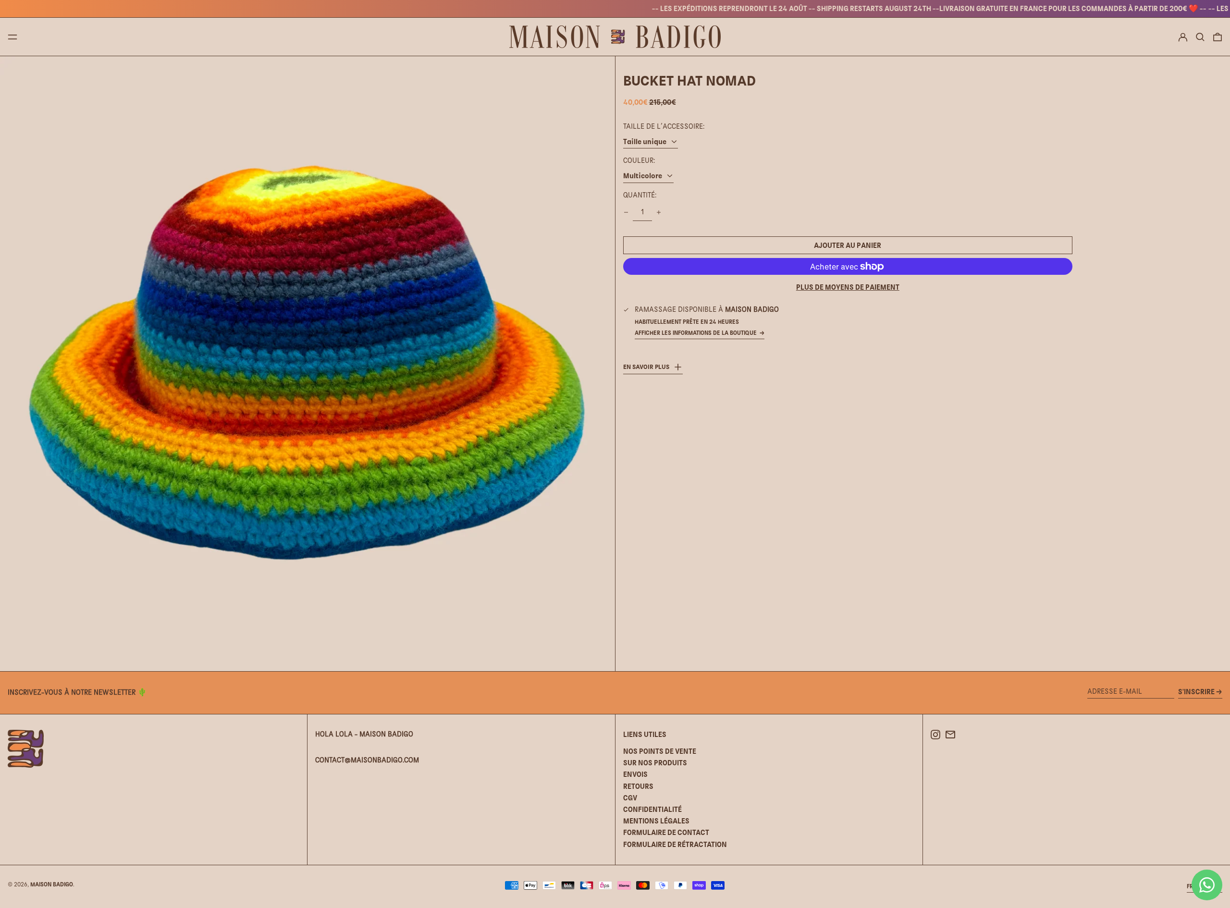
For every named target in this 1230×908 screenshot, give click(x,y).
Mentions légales (656, 821)
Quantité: (639, 195)
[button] (1200, 37)
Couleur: (639, 160)
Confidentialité (652, 809)
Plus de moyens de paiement (847, 287)
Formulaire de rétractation (675, 844)
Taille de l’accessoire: (663, 126)
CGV (630, 798)
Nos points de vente (659, 751)
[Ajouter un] (658, 212)
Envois (635, 774)
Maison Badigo (51, 884)
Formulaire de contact (666, 832)
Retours (638, 786)
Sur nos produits (655, 763)
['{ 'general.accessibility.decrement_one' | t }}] (626, 212)
